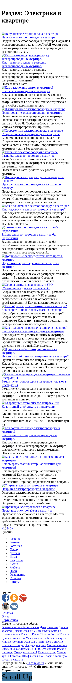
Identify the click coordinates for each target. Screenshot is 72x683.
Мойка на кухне (57, 638)
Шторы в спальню (12, 659)
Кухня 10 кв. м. (22, 634)
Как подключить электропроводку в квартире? (34, 209)
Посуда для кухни (35, 645)
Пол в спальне (54, 641)
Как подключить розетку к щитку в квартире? (33, 331)
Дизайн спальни (23, 630)
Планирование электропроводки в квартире (32, 112)
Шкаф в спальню (32, 656)
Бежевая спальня (12, 627)
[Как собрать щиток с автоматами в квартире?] (34, 306)
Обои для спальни (34, 641)
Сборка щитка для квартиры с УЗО (26, 288)
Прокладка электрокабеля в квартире (27, 510)
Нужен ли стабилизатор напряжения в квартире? (35, 356)
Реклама (7, 613)
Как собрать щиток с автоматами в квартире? (33, 309)
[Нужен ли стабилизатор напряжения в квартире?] (36, 352)
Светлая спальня (57, 645)
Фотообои (15, 656)
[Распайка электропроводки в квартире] (30, 152)
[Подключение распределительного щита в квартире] (36, 259)
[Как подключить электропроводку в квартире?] (35, 205)
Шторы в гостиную (55, 656)
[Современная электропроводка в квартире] (32, 130)
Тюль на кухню (47, 652)
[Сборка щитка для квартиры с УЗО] (27, 284)
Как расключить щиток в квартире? (26, 91)
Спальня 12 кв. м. (30, 648)
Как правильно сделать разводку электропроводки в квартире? (24, 64)
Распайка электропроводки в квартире (28, 155)
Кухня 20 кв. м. (60, 634)
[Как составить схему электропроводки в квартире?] (36, 431)
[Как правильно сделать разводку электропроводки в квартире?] (36, 59)
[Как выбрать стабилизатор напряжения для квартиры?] (36, 460)
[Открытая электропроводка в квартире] (30, 485)
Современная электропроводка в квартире (31, 134)
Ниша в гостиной (12, 641)
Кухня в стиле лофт (13, 638)
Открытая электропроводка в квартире (28, 489)
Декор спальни (49, 627)
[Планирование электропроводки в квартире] (33, 109)
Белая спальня (30, 627)
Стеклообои (49, 648)
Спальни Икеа (10, 648)
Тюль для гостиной (25, 652)
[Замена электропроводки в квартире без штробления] (36, 231)
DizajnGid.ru (35, 663)
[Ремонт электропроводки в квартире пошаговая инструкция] (36, 378)
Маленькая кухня (36, 638)
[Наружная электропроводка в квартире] (30, 33)
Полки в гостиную (13, 645)
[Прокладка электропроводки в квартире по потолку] (36, 180)
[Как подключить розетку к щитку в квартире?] (35, 327)
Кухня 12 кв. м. (41, 634)
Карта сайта (10, 620)
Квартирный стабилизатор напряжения (28, 406)
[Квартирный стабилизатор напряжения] (30, 403)
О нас (5, 616)
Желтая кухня (42, 630)
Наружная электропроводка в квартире (28, 37)
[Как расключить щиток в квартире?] (27, 87)
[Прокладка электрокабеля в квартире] (29, 507)
